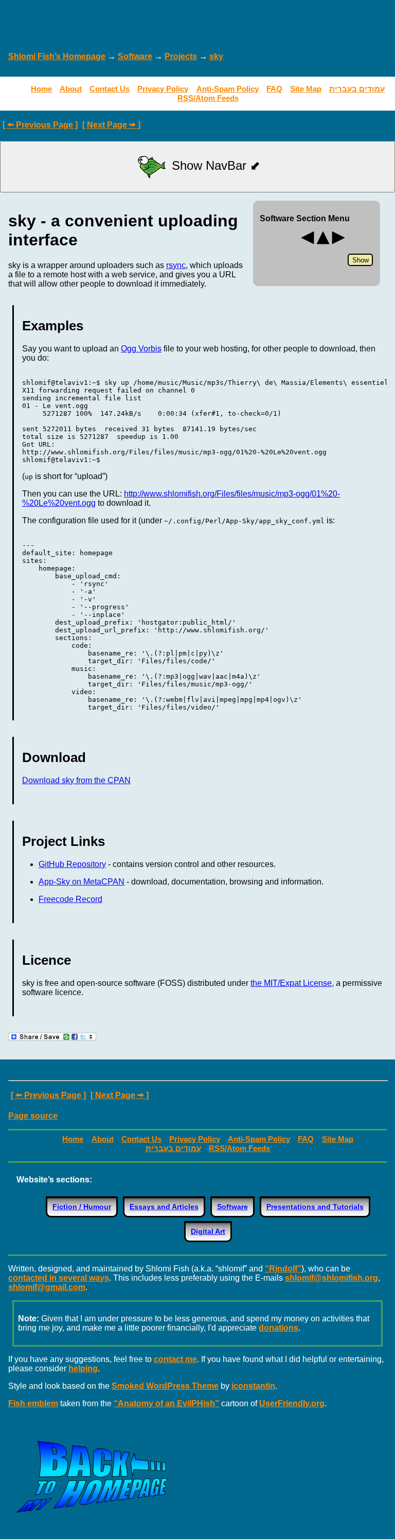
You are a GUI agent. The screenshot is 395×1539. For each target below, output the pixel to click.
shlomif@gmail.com (46, 1287)
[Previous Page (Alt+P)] (307, 243)
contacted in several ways (58, 1277)
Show (360, 260)
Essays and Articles (164, 1207)
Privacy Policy (162, 88)
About (71, 88)
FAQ (274, 88)
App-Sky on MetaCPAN (81, 881)
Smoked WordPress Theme (165, 1386)
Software (135, 56)
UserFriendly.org (292, 1403)
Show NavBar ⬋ (214, 165)
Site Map (305, 88)
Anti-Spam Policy (227, 88)
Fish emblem (33, 1403)
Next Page (107, 124)
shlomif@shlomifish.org (331, 1277)
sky (216, 56)
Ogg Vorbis (141, 348)
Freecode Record (70, 899)
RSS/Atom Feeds (208, 98)
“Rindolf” (283, 1268)
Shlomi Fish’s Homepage (56, 56)
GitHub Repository (72, 864)
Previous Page (44, 124)
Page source (33, 1115)
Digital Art (208, 1231)
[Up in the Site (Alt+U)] (323, 243)
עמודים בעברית (357, 88)
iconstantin (253, 1386)
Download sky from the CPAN (76, 780)
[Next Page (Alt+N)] (338, 243)
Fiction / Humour (81, 1207)
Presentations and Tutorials (315, 1207)
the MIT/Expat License (291, 983)
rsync (176, 265)
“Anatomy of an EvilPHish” (166, 1403)
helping (83, 1368)
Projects (181, 56)
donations (278, 1327)
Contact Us (109, 88)
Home (41, 88)
